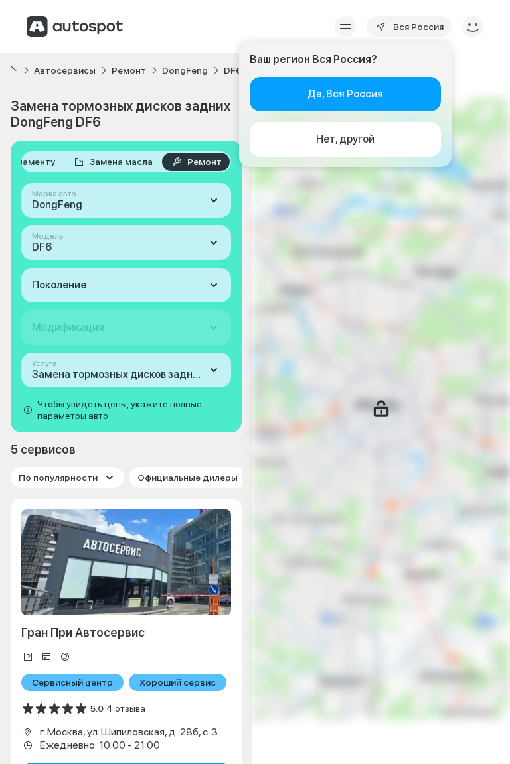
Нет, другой (345, 139)
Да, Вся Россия (345, 94)
